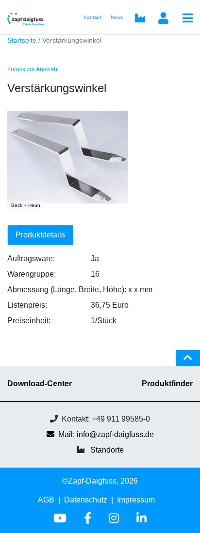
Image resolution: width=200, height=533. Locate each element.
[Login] (163, 19)
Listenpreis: (27, 305)
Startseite (21, 40)
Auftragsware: (31, 258)
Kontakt (92, 17)
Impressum (136, 500)
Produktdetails (40, 235)
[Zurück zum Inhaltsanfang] (188, 362)
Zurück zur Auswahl (33, 69)
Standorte (107, 450)
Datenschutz (85, 500)
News (117, 17)
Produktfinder (167, 383)
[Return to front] (28, 17)
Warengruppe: (31, 274)
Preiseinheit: (28, 320)
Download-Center (39, 383)
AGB (46, 500)
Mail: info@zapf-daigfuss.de (106, 434)
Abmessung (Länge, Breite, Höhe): (66, 289)
